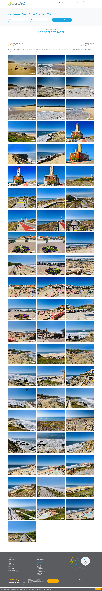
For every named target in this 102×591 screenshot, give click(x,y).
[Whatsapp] (72, 568)
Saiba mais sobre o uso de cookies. (45, 589)
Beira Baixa (11, 559)
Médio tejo (11, 565)
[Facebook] (80, 2)
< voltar (92, 40)
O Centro (70, 4)
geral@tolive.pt (41, 566)
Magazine (86, 4)
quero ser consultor (53, 581)
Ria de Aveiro (11, 568)
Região (75, 4)
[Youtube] (89, 2)
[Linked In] (86, 2)
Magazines (40, 559)
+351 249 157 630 (41, 569)
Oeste (9, 566)
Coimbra (10, 561)
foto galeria (53, 29)
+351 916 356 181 (41, 572)
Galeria (47, 29)
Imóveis (65, 4)
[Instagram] (83, 2)
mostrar (61, 19)
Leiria (9, 563)
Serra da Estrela (12, 570)
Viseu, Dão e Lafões (13, 572)
